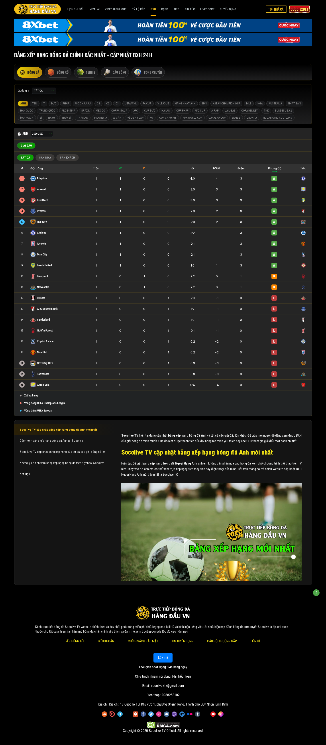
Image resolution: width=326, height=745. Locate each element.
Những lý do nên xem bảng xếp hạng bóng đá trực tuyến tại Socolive (62, 463)
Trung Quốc (47, 110)
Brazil (85, 110)
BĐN (204, 103)
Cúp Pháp (182, 110)
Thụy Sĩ (66, 117)
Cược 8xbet (299, 9)
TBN (34, 103)
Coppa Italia (119, 110)
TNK (266, 110)
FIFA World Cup (192, 117)
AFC (135, 110)
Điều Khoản (106, 641)
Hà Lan (165, 110)
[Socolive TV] (37, 9)
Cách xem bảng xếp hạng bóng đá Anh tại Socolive (52, 440)
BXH (153, 9)
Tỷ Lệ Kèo (138, 9)
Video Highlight (116, 9)
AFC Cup (200, 110)
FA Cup (147, 103)
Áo (151, 117)
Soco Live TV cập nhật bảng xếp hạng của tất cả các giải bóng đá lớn (63, 451)
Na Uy (51, 117)
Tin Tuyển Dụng (182, 641)
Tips (176, 9)
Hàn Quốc (26, 110)
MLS (248, 103)
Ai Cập (117, 117)
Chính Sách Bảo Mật (143, 641)
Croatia (252, 117)
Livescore (207, 9)
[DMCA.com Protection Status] (163, 725)
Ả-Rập (215, 110)
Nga (260, 103)
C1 (98, 103)
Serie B (236, 117)
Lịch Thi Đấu (75, 9)
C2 (107, 103)
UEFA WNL (131, 103)
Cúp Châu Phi (168, 117)
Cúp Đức (149, 110)
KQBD (164, 9)
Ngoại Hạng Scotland (277, 117)
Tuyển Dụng (228, 9)
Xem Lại (95, 9)
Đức (53, 103)
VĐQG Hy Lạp (135, 117)
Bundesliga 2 (283, 110)
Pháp (66, 103)
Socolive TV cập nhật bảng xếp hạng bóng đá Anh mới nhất (58, 429)
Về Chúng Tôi (74, 641)
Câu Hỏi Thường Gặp (222, 641)
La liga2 (230, 110)
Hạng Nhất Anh (185, 103)
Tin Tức (190, 9)
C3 (117, 103)
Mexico (100, 110)
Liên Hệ (256, 641)
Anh (23, 103)
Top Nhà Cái (276, 9)
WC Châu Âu (83, 103)
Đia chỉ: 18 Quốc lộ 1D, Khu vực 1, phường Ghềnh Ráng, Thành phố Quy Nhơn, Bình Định (168, 704)
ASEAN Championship (226, 103)
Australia (275, 103)
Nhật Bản (294, 103)
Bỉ (41, 117)
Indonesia (100, 117)
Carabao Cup (217, 117)
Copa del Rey (249, 110)
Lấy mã (163, 657)
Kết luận (25, 474)
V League (163, 103)
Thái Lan (82, 117)
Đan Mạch (26, 117)
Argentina (68, 110)
